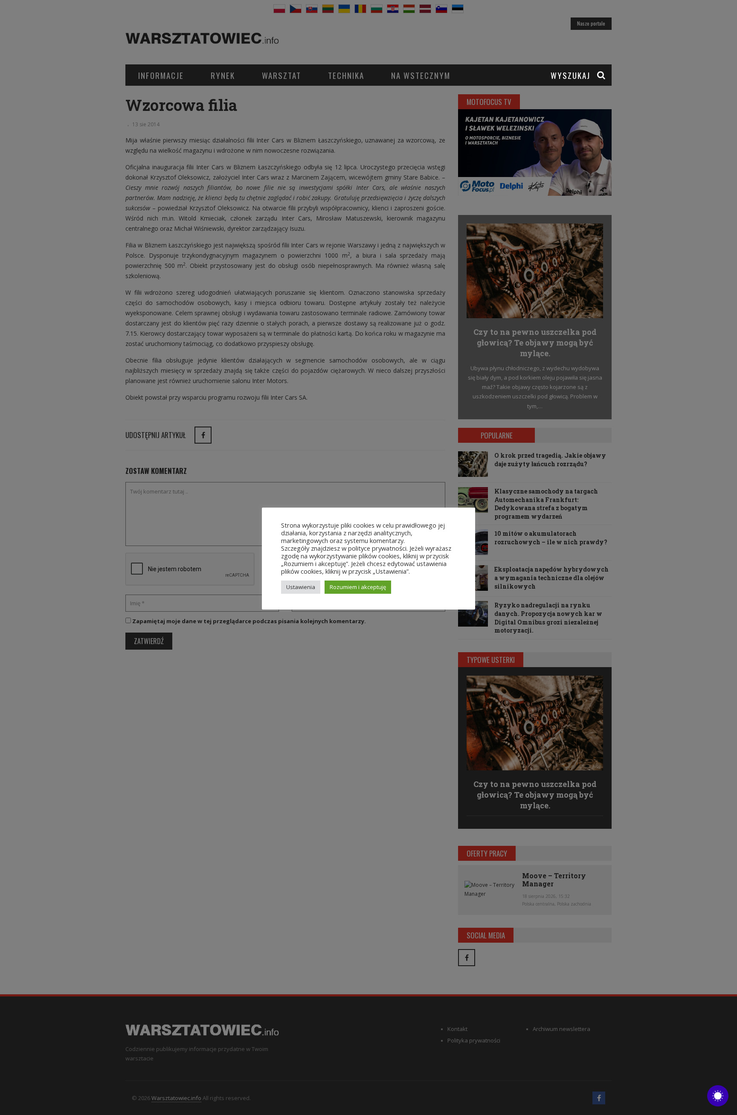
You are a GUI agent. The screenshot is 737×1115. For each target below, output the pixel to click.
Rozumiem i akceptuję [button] (358, 587)
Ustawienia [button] (300, 587)
